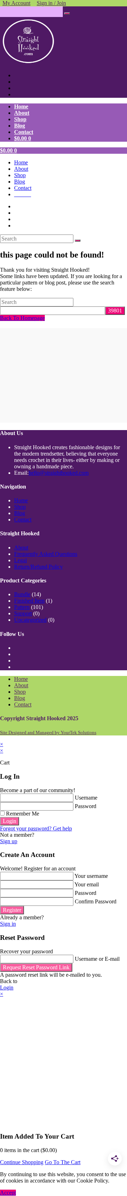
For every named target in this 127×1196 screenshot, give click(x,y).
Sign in (8, 924)
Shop (20, 175)
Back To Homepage (22, 318)
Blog (19, 182)
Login (9, 821)
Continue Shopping (21, 1162)
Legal (20, 560)
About (21, 169)
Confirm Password (95, 901)
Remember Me (22, 814)
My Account (16, 3)
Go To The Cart (62, 1162)
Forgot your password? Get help (36, 828)
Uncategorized (30, 620)
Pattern (22, 607)
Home (21, 162)
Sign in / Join (51, 3)
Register (12, 910)
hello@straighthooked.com (59, 473)
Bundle (22, 594)
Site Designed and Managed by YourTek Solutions (48, 732)
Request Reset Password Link (36, 967)
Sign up (8, 841)
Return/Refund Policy (38, 567)
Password (85, 806)
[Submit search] (77, 240)
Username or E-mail (97, 959)
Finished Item (29, 601)
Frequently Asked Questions (45, 554)
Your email (86, 884)
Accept (8, 1193)
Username (86, 798)
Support (23, 613)
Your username (91, 876)
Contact (22, 188)
